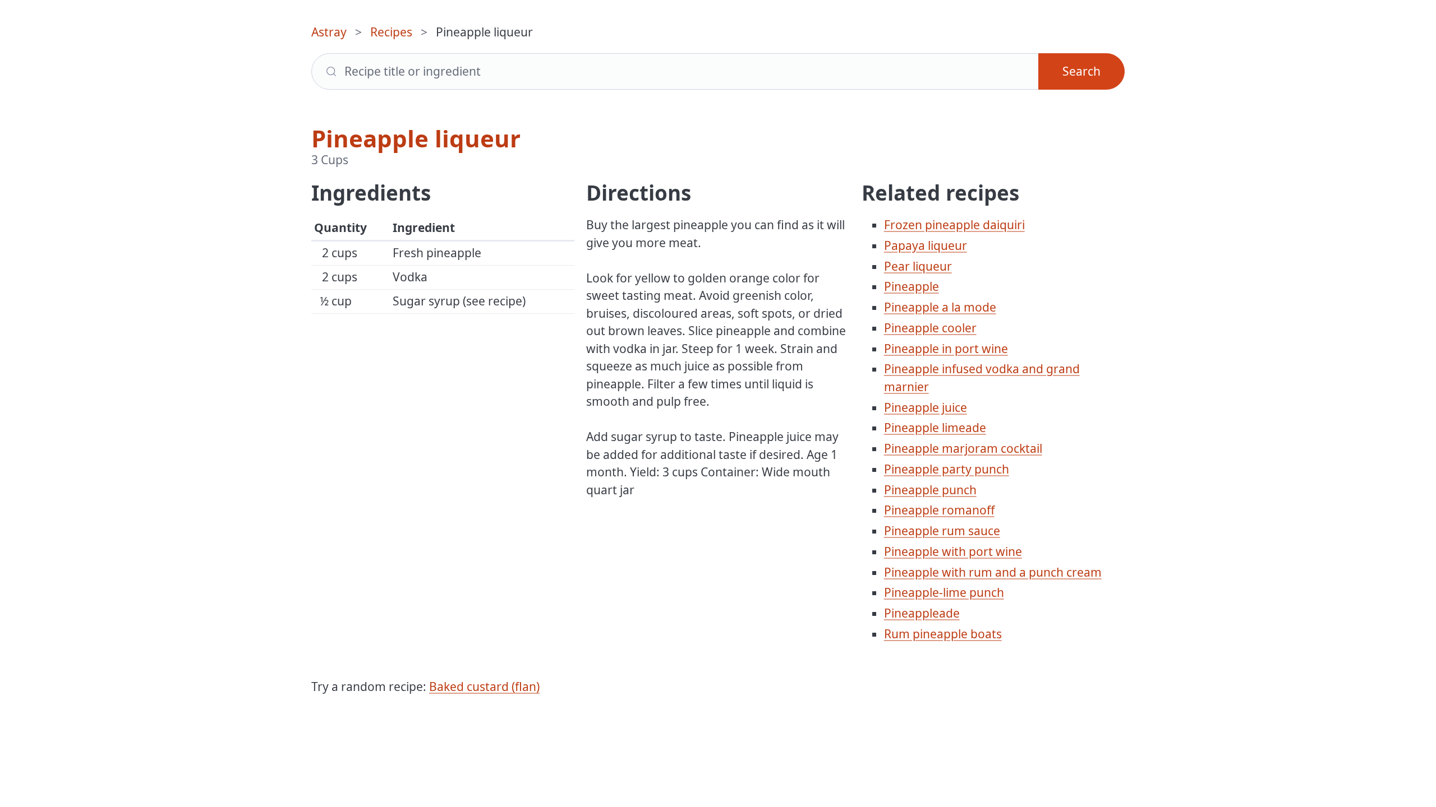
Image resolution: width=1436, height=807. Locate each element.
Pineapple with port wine (953, 551)
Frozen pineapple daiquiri (954, 225)
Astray (329, 32)
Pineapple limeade (935, 427)
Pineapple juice (925, 407)
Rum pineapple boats (943, 634)
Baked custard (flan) (484, 686)
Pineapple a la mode (940, 307)
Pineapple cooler (930, 328)
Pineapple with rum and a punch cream (993, 572)
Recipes (391, 32)
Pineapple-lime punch (944, 592)
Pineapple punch (930, 490)
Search (1081, 71)
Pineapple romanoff (939, 510)
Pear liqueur (918, 266)
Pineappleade (922, 613)
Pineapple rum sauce (942, 531)
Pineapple (911, 286)
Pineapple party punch (946, 469)
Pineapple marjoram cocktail (963, 448)
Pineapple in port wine (946, 348)
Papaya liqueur (925, 245)
